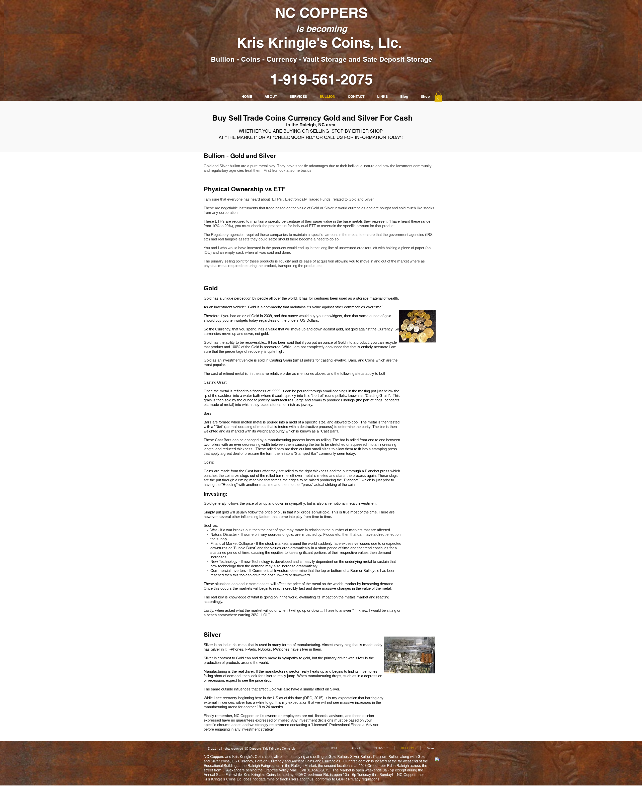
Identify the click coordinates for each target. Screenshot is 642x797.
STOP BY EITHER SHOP (357, 131)
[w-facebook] (437, 759)
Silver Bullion (360, 756)
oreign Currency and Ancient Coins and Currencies (298, 761)
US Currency (242, 761)
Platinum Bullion (386, 756)
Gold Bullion (338, 756)
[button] (438, 97)
